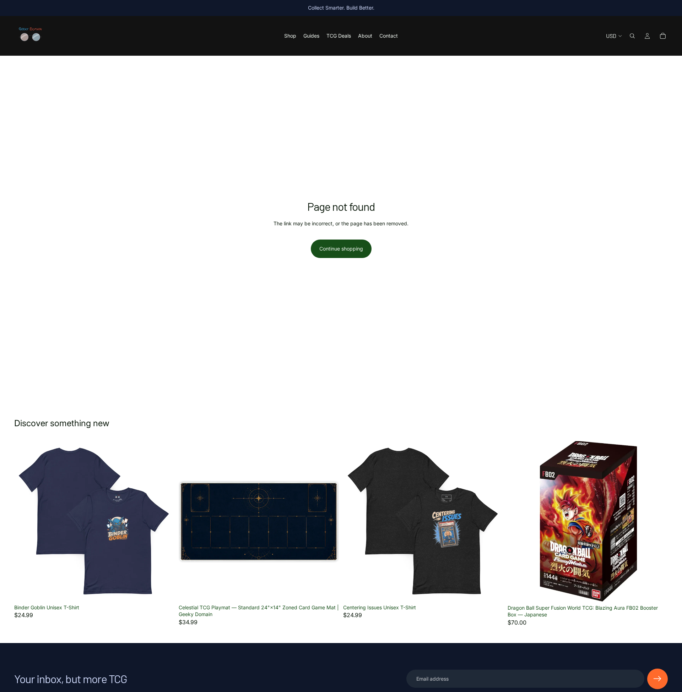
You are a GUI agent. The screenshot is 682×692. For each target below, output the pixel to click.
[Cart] (663, 36)
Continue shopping (341, 249)
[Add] (327, 590)
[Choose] (163, 590)
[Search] (632, 36)
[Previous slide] (353, 521)
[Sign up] (657, 679)
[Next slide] (492, 521)
